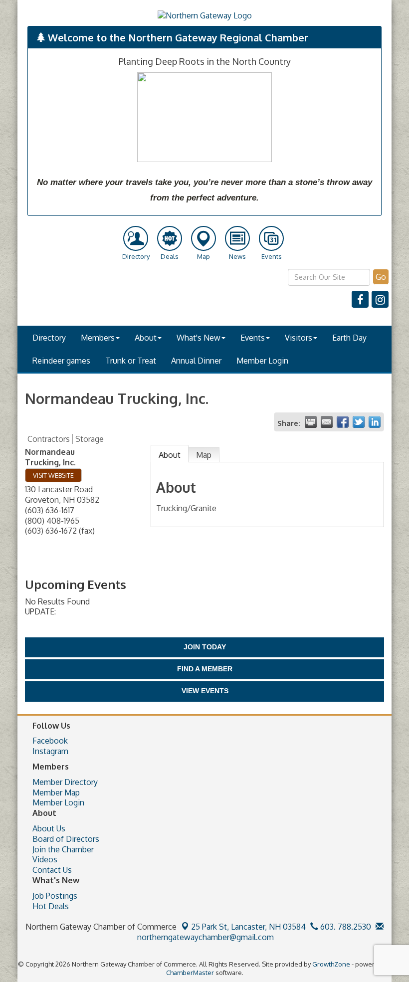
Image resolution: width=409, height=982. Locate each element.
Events (252, 338)
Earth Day (349, 338)
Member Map (56, 792)
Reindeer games (61, 361)
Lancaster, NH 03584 (248, 927)
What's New (198, 338)
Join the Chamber (63, 849)
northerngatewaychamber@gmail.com (204, 937)
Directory (49, 338)
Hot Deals (50, 906)
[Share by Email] (327, 422)
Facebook (50, 741)
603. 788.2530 (344, 927)
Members (98, 338)
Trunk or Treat (130, 361)
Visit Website (53, 475)
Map (203, 455)
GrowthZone (331, 964)
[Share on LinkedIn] (375, 422)
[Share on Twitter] (359, 422)
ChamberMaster (190, 973)
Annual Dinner (196, 361)
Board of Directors (65, 839)
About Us (48, 828)
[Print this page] (311, 422)
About (146, 338)
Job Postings (54, 896)
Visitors (298, 338)
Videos (44, 859)
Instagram (50, 751)
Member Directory (65, 782)
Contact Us (52, 870)
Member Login (262, 361)
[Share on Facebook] (343, 422)
